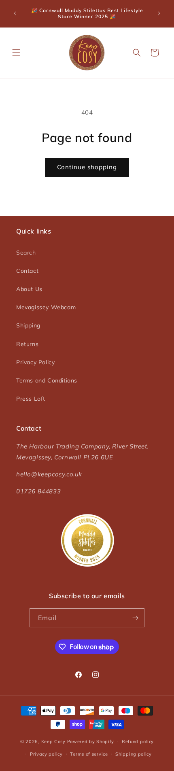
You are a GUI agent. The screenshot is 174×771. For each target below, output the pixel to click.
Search (26, 252)
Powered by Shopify (91, 741)
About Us (29, 289)
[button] (16, 53)
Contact (27, 270)
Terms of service (89, 754)
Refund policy (138, 741)
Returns (27, 344)
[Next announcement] (159, 13)
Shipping (28, 325)
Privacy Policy (35, 362)
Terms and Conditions (46, 380)
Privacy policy (46, 754)
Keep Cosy (53, 741)
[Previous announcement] (15, 13)
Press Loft (30, 398)
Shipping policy (133, 754)
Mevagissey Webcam (46, 307)
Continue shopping (87, 167)
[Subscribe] (135, 617)
